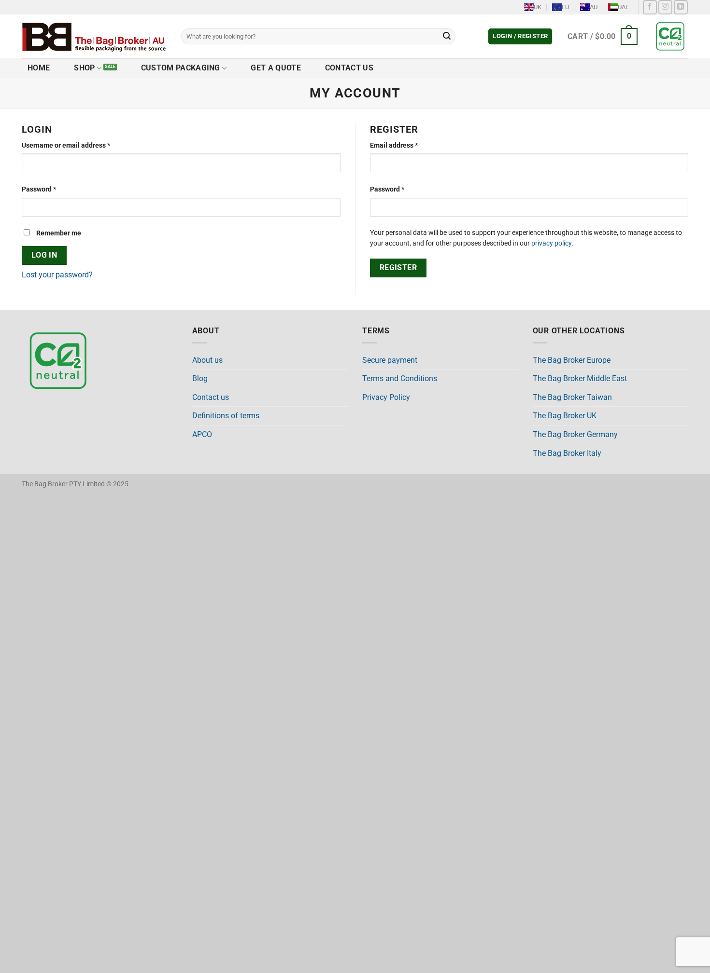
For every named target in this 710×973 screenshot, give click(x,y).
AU (593, 7)
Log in (44, 255)
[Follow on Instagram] (665, 7)
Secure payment (389, 360)
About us (207, 360)
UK (537, 7)
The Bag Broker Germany (575, 434)
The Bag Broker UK (564, 415)
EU (565, 7)
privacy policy (551, 243)
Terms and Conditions (399, 378)
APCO (202, 434)
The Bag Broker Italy (567, 453)
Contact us (349, 67)
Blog (200, 378)
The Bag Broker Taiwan (572, 397)
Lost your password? (57, 274)
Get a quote (276, 67)
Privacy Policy (386, 397)
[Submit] (447, 36)
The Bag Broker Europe (572, 360)
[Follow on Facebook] (650, 7)
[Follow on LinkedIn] (681, 7)
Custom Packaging (180, 67)
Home (39, 67)
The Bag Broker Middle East (580, 378)
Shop (84, 67)
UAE (623, 7)
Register (398, 267)
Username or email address (80, 145)
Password (53, 189)
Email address (407, 145)
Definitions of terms (225, 415)
